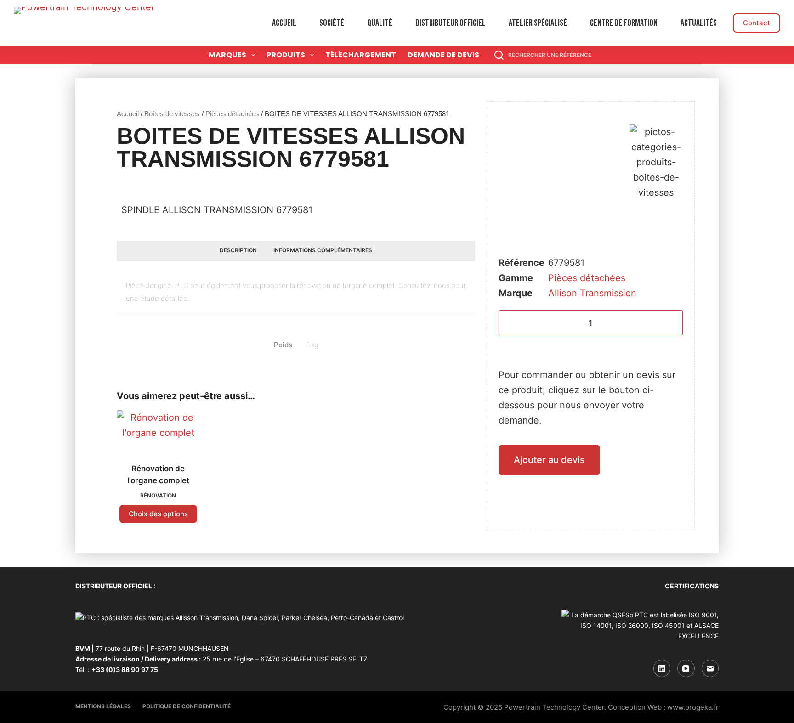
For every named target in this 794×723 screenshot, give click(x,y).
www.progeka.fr (693, 707)
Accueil (284, 22)
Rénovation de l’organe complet (158, 474)
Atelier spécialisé (538, 22)
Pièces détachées (232, 114)
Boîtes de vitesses (172, 114)
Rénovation (158, 495)
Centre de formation (624, 22)
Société (331, 22)
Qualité (379, 22)
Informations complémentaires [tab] (322, 250)
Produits (286, 55)
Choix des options (158, 513)
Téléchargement (360, 55)
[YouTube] (686, 668)
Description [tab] (238, 250)
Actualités (699, 22)
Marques (227, 55)
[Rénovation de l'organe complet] (158, 431)
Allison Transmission (592, 293)
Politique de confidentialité (186, 706)
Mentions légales (103, 706)
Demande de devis (443, 55)
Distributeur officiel (450, 22)
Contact (756, 22)
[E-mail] (710, 668)
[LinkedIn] (662, 668)
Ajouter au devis (549, 459)
